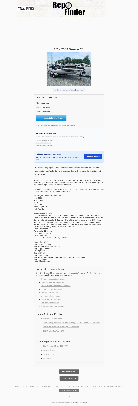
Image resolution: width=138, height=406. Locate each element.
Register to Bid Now (68, 372)
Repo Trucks (48, 125)
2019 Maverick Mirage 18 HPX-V (55, 346)
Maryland (80, 90)
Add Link (25, 386)
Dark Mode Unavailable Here (69, 390)
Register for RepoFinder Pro (113, 386)
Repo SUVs (57, 125)
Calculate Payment (93, 157)
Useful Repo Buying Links (74, 386)
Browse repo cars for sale (43, 140)
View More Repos (69, 378)
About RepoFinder (46, 386)
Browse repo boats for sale (66, 90)
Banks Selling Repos (68, 125)
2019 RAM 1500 (49, 354)
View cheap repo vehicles (43, 145)
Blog (94, 386)
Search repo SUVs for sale (51, 299)
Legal (62, 386)
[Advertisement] (69, 31)
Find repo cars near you (43, 143)
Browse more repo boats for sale (53, 279)
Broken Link (34, 386)
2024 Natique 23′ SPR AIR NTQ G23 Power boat (61, 327)
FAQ (56, 386)
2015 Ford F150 (49, 350)
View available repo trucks (51, 296)
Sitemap (85, 402)
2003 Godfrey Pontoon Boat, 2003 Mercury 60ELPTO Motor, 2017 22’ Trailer (71, 323)
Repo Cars (39, 125)
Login (100, 386)
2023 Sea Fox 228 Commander (54, 319)
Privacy (87, 386)
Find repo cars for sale (49, 293)
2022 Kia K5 (47, 358)
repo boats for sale (71, 189)
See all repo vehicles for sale (52, 289)
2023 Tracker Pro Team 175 (53, 331)
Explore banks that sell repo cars (53, 306)
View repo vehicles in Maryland (52, 282)
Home (17, 386)
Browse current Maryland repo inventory (56, 286)
